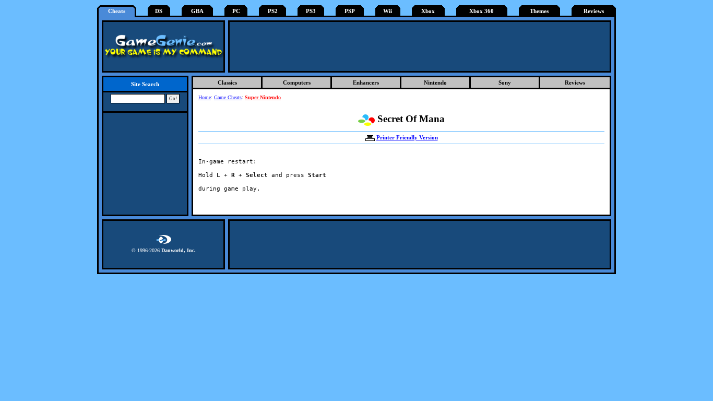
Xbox (428, 11)
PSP (349, 11)
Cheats (116, 11)
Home (204, 97)
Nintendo (435, 82)
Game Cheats (228, 97)
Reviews (594, 11)
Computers (297, 82)
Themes (539, 11)
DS (158, 11)
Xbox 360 (481, 11)
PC (236, 11)
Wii (387, 11)
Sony (504, 82)
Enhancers (366, 82)
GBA (197, 11)
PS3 (311, 11)
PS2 (273, 11)
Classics (227, 82)
